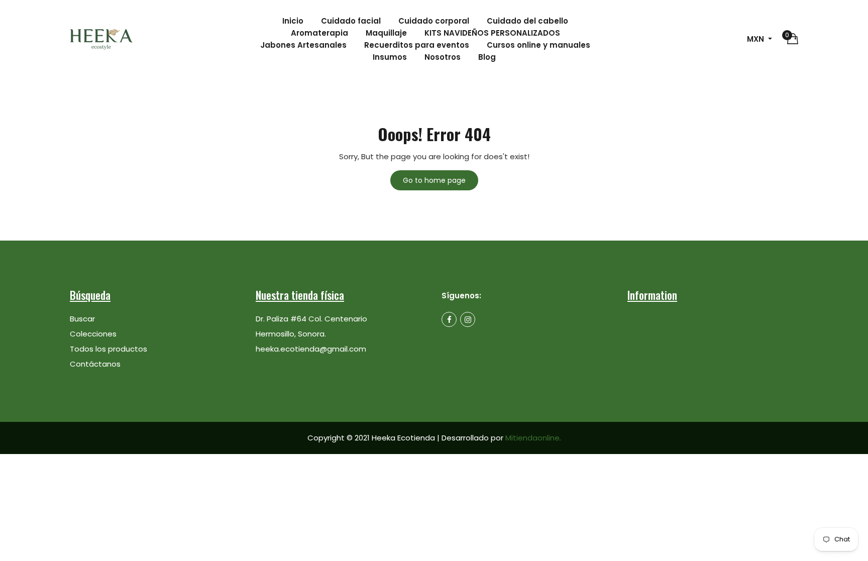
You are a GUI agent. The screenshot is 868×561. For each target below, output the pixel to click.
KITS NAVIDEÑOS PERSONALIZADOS (492, 33)
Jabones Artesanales (303, 45)
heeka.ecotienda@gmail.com (311, 349)
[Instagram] (467, 319)
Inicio (292, 21)
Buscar (82, 318)
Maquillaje (386, 33)
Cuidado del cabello (527, 21)
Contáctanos (95, 364)
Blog (487, 57)
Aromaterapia (319, 33)
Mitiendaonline (533, 437)
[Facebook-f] (449, 319)
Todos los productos (108, 349)
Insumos (390, 57)
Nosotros (442, 57)
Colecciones (93, 333)
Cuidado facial (351, 21)
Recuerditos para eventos (416, 45)
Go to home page (434, 180)
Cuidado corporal (433, 21)
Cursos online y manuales (538, 45)
